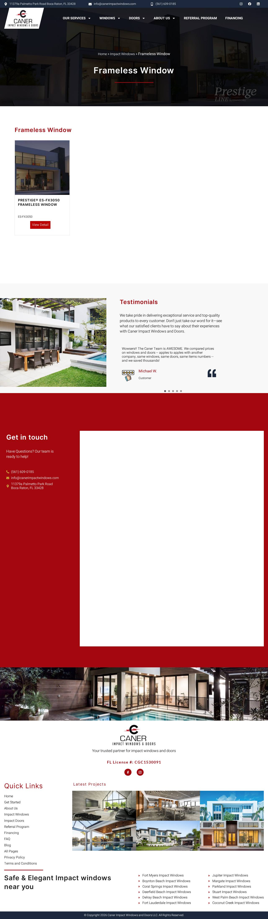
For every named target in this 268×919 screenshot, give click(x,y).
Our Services (74, 18)
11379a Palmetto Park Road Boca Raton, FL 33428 (42, 4)
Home (102, 54)
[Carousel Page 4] (177, 391)
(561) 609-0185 (166, 4)
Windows (107, 18)
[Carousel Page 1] (165, 391)
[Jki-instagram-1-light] (140, 772)
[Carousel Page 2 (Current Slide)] (169, 391)
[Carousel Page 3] (173, 391)
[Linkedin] (258, 4)
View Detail (40, 224)
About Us (162, 18)
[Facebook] (249, 4)
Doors (134, 18)
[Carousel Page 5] (181, 391)
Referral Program (200, 18)
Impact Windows (122, 54)
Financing (234, 18)
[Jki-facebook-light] (127, 772)
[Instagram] (241, 4)
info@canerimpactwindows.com (115, 4)
